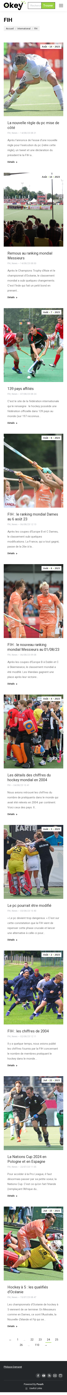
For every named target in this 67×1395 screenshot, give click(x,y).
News (14, 133)
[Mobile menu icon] (61, 5)
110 (37, 1345)
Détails (11, 162)
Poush (39, 1384)
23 (40, 1339)
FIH (9, 133)
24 (48, 1339)
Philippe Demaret (13, 1366)
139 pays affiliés (20, 388)
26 (21, 1345)
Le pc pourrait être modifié (29, 905)
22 (32, 1339)
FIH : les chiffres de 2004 (28, 1031)
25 (56, 1339)
